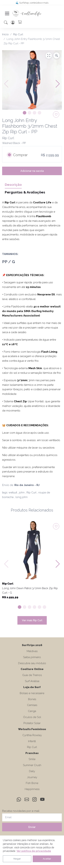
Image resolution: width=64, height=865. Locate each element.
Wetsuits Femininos (32, 729)
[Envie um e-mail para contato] (27, 800)
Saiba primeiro (32, 657)
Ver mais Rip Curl (32, 620)
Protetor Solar (32, 723)
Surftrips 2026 (32, 645)
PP (4, 261)
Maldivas (32, 651)
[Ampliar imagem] (56, 55)
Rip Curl (18, 34)
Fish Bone (32, 783)
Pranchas (32, 753)
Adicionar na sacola (32, 170)
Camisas (32, 705)
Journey (32, 777)
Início (5, 34)
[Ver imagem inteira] (49, 55)
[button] (5, 22)
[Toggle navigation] (7, 13)
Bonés (32, 699)
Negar (17, 858)
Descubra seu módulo (32, 663)
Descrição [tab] (13, 185)
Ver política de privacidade (34, 851)
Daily (32, 771)
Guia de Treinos (32, 675)
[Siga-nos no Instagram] (34, 800)
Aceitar (47, 858)
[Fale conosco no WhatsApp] (19, 800)
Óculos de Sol (32, 717)
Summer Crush (32, 765)
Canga (32, 711)
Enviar (32, 826)
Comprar (20, 155)
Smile (32, 759)
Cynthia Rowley (32, 735)
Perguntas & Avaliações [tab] (25, 192)
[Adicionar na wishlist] (56, 526)
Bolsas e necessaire (32, 693)
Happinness (32, 789)
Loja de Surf (32, 687)
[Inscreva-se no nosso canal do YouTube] (42, 800)
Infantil (32, 741)
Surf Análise (32, 681)
